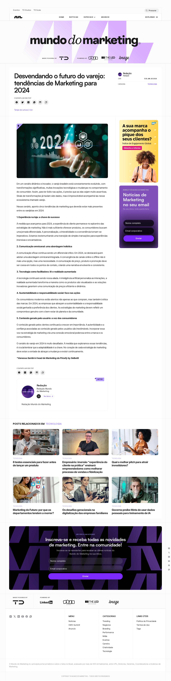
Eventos (16, 10)
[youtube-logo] (22, 616)
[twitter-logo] (14, 616)
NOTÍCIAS (73, 17)
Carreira (106, 643)
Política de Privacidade (146, 621)
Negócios (107, 625)
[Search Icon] (151, 10)
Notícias (72, 621)
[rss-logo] (26, 616)
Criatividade (108, 647)
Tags (139, 628)
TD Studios (26, 10)
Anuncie (72, 628)
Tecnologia (107, 651)
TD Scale (37, 10)
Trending (106, 621)
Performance (108, 632)
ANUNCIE (105, 17)
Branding (106, 628)
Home (61, 17)
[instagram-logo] (10, 616)
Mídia (105, 636)
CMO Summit (74, 625)
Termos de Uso (143, 625)
